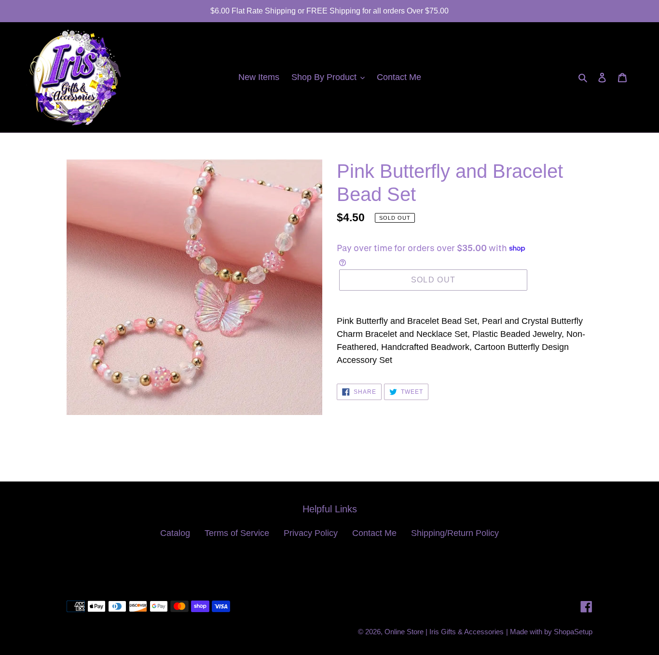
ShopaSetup (573, 632)
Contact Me (374, 533)
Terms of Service (237, 533)
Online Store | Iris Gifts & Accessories (444, 632)
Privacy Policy (311, 533)
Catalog (175, 533)
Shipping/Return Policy (455, 533)
